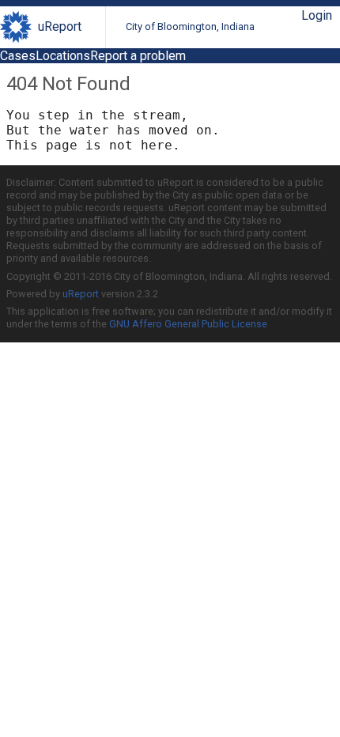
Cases (18, 55)
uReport (59, 26)
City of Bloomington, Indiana (190, 26)
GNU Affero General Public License (188, 324)
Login (316, 15)
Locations (63, 55)
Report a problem (138, 55)
